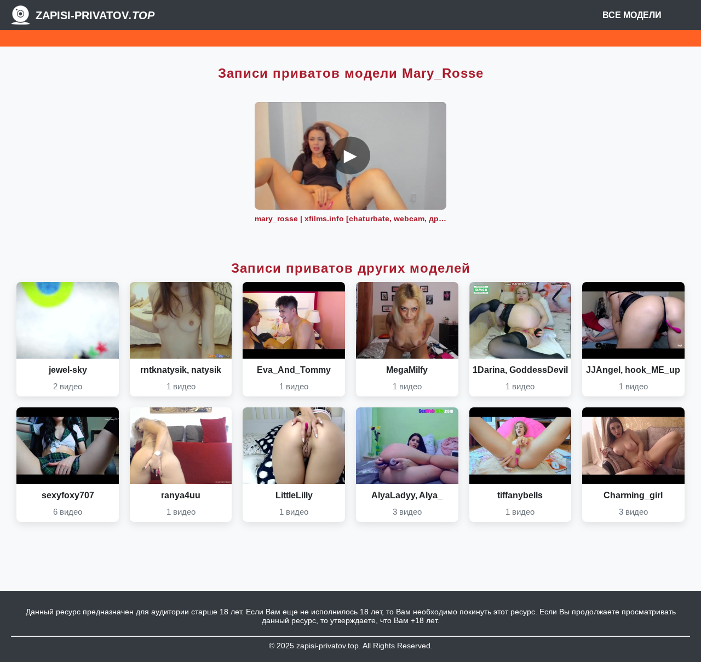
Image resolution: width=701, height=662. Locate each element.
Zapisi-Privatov (95, 15)
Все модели (632, 15)
